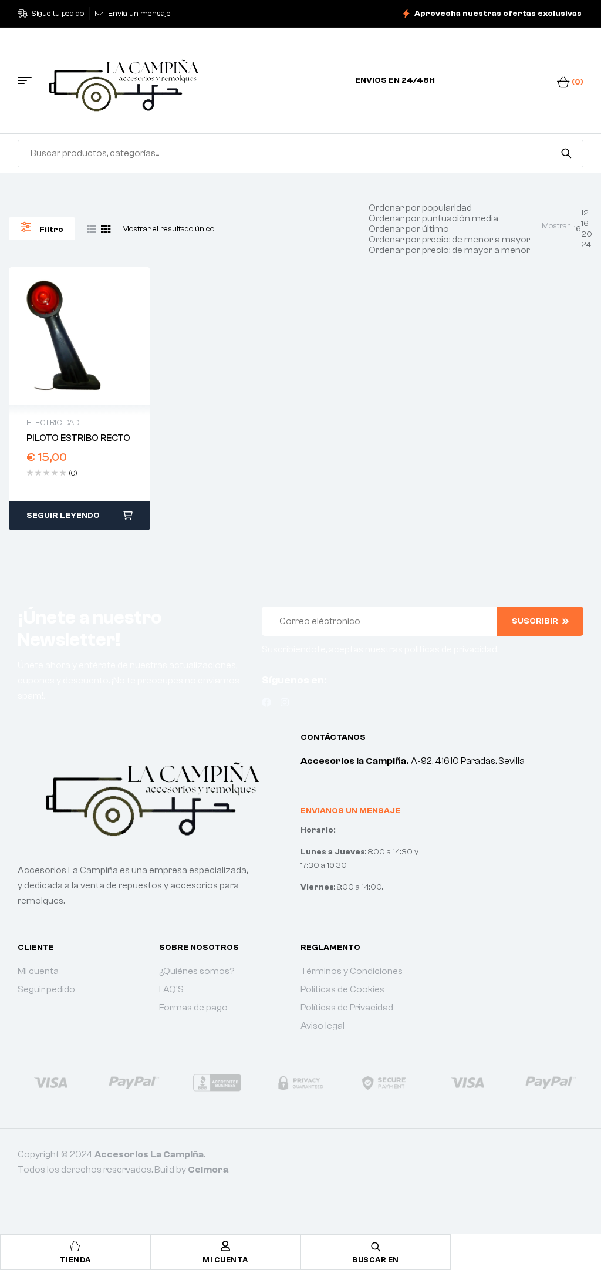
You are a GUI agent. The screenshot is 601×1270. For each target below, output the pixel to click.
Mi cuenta (225, 1259)
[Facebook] (266, 702)
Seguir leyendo (63, 515)
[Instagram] (284, 702)
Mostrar (556, 226)
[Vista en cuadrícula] (105, 229)
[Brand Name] (49, 1083)
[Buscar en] (566, 153)
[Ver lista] (91, 229)
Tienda (75, 1259)
